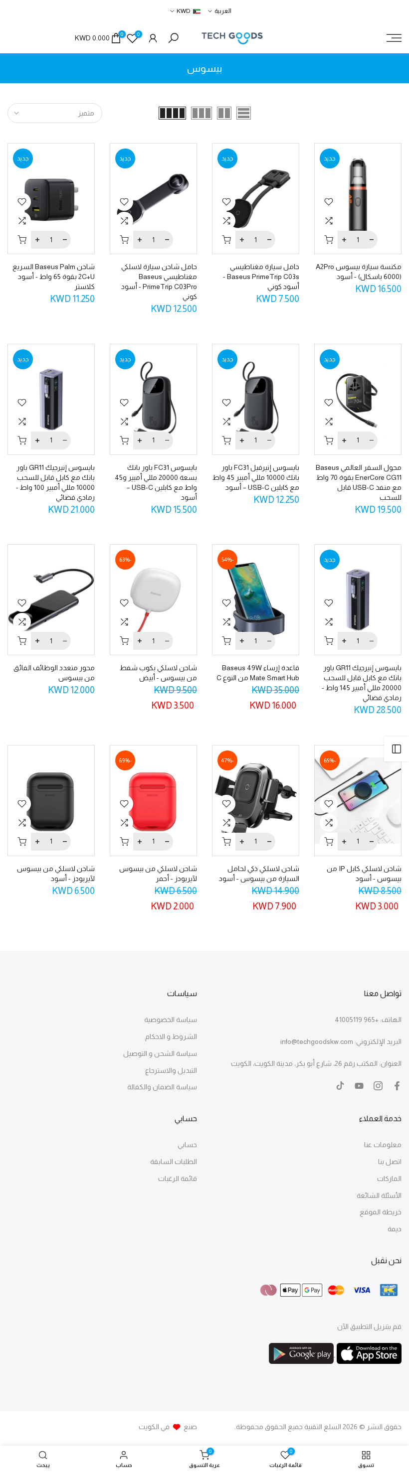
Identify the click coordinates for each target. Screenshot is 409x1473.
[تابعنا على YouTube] (359, 1086)
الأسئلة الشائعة (379, 1195)
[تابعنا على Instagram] (378, 1086)
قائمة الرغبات (177, 1178)
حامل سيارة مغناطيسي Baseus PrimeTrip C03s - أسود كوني (261, 277)
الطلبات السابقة (173, 1162)
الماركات (389, 1178)
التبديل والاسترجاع (171, 1070)
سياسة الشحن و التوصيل (160, 1053)
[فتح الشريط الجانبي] (396, 748)
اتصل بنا (390, 1162)
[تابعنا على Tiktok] (340, 1086)
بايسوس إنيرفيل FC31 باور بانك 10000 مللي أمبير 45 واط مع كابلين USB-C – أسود (255, 477)
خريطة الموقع (381, 1212)
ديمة (395, 1229)
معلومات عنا (383, 1145)
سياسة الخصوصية (170, 1020)
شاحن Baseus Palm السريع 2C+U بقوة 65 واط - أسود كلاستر (53, 277)
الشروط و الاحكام (171, 1036)
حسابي (187, 1145)
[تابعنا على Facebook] (397, 1086)
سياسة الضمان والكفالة (162, 1087)
